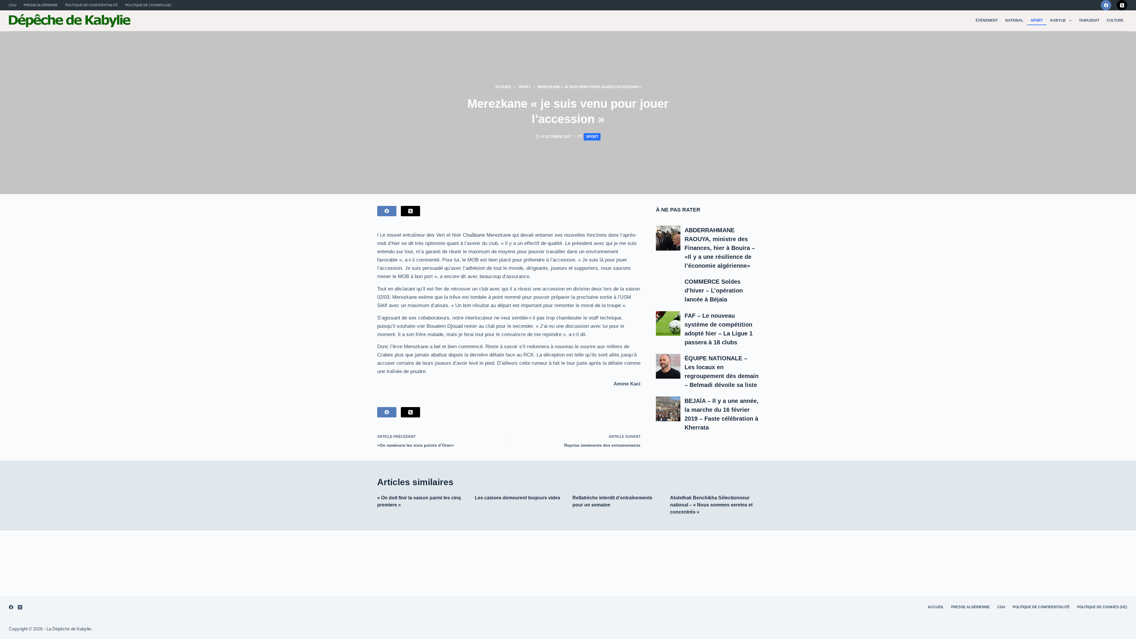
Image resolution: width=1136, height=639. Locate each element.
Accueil (936, 607)
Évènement (987, 20)
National (1014, 20)
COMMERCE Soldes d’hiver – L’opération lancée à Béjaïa (714, 290)
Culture (1115, 20)
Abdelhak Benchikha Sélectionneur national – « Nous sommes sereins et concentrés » (711, 504)
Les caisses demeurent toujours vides (517, 497)
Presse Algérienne (41, 5)
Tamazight (1089, 20)
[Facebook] (1106, 5)
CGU (12, 5)
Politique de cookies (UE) (148, 5)
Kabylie (1058, 20)
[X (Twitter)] (1122, 5)
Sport (1037, 20)
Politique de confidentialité (91, 5)
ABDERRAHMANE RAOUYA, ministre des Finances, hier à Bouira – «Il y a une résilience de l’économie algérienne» (720, 248)
